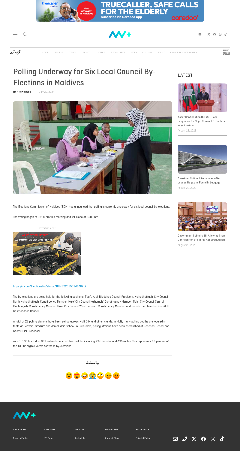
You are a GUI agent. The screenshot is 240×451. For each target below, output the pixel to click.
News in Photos (20, 438)
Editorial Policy (143, 438)
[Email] (175, 439)
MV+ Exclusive (142, 429)
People (161, 52)
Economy (73, 52)
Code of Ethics (112, 438)
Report (46, 52)
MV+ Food (48, 438)
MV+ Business (111, 429)
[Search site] (25, 35)
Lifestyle (100, 52)
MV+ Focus (79, 429)
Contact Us (79, 438)
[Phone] (184, 439)
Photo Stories (118, 52)
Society (86, 52)
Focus (133, 52)
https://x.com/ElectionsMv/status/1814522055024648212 (49, 286)
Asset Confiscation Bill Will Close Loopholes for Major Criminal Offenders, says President (202, 121)
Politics (59, 52)
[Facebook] (203, 439)
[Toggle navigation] (15, 34)
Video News (49, 429)
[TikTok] (222, 439)
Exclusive (147, 52)
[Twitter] (194, 439)
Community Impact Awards (183, 52)
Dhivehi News (19, 429)
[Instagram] (213, 439)
